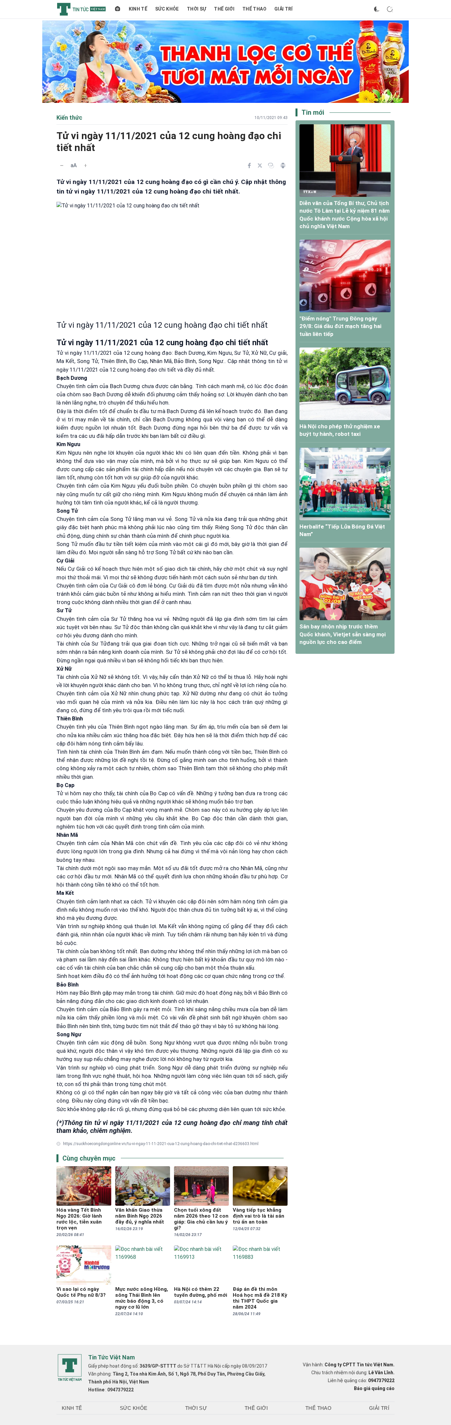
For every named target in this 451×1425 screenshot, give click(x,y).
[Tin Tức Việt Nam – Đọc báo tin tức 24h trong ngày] (81, 9)
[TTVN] (69, 1368)
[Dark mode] (376, 9)
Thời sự (196, 9)
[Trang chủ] (117, 9)
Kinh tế (138, 9)
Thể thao (254, 9)
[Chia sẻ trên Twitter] (260, 165)
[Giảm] (61, 165)
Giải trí (283, 9)
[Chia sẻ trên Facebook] (249, 165)
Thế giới (224, 9)
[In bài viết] (283, 165)
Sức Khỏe (167, 9)
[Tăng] (85, 165)
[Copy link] (271, 165)
